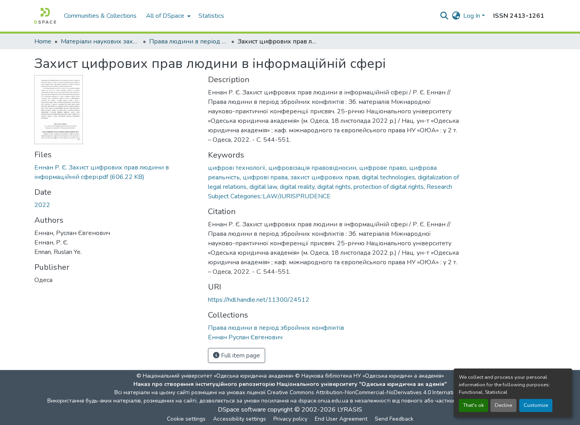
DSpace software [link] (242, 409)
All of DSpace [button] (165, 15)
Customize (536, 405)
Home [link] (42, 41)
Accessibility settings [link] (239, 419)
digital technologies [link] (388, 177)
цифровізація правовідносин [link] (312, 168)
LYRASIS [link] (349, 409)
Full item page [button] (239, 355)
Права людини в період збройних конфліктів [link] (188, 41)
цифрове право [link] (382, 168)
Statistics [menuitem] (211, 15)
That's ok (473, 405)
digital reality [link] (297, 186)
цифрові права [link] (265, 177)
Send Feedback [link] (394, 419)
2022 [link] (42, 205)
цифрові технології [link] (237, 168)
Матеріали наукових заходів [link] (100, 41)
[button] (45, 16)
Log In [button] (472, 15)
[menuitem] (167, 16)
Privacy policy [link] (290, 419)
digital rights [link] (334, 186)
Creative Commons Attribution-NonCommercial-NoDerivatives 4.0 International (365, 392)
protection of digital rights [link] (389, 186)
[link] (116, 172)
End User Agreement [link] (341, 419)
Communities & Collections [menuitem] (100, 15)
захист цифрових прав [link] (324, 177)
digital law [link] (263, 186)
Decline (503, 405)
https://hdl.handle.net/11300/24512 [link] (258, 299)
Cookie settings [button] (186, 419)
